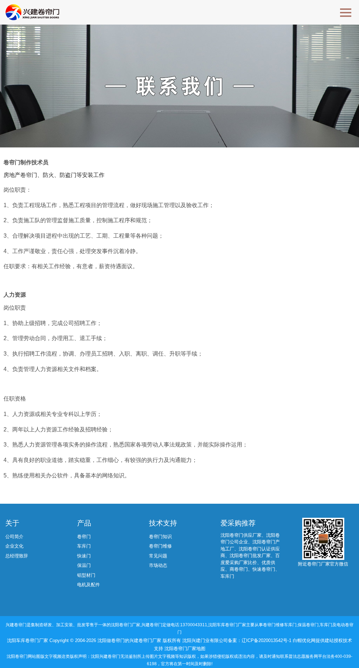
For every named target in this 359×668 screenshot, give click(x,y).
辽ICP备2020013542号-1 (267, 640)
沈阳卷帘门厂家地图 (184, 648)
